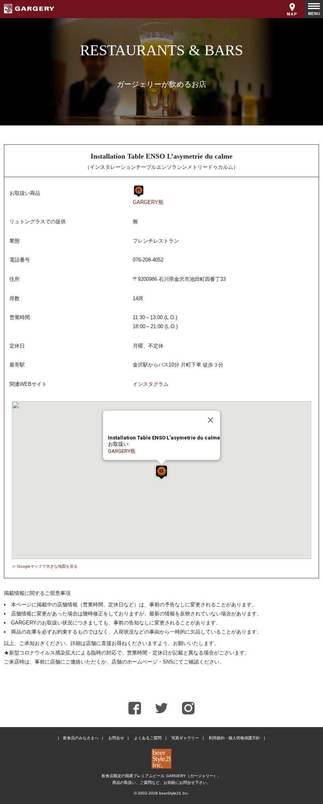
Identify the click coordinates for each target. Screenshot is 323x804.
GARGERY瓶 (148, 202)
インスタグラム (151, 384)
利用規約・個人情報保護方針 (234, 738)
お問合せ (116, 738)
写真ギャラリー (185, 738)
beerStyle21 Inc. (174, 793)
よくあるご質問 (148, 738)
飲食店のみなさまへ (80, 738)
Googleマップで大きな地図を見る (47, 566)
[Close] (210, 420)
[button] (161, 472)
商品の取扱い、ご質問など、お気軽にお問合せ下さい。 (161, 782)
